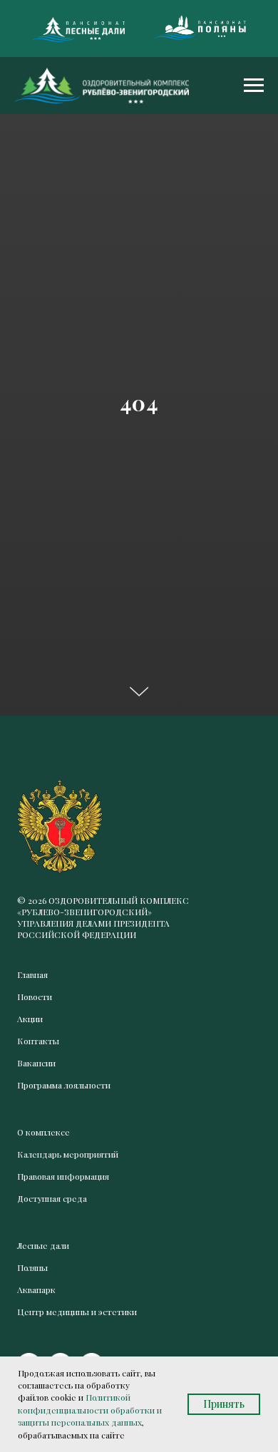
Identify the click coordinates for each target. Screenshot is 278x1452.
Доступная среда (52, 1198)
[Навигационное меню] (254, 85)
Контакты (38, 1040)
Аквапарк (36, 1289)
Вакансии (36, 1063)
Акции (30, 1018)
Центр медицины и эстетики (77, 1311)
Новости (34, 996)
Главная (32, 974)
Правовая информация (63, 1176)
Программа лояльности (63, 1085)
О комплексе (43, 1132)
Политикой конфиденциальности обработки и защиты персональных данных (90, 1409)
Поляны (32, 1267)
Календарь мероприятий (67, 1154)
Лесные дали (43, 1245)
